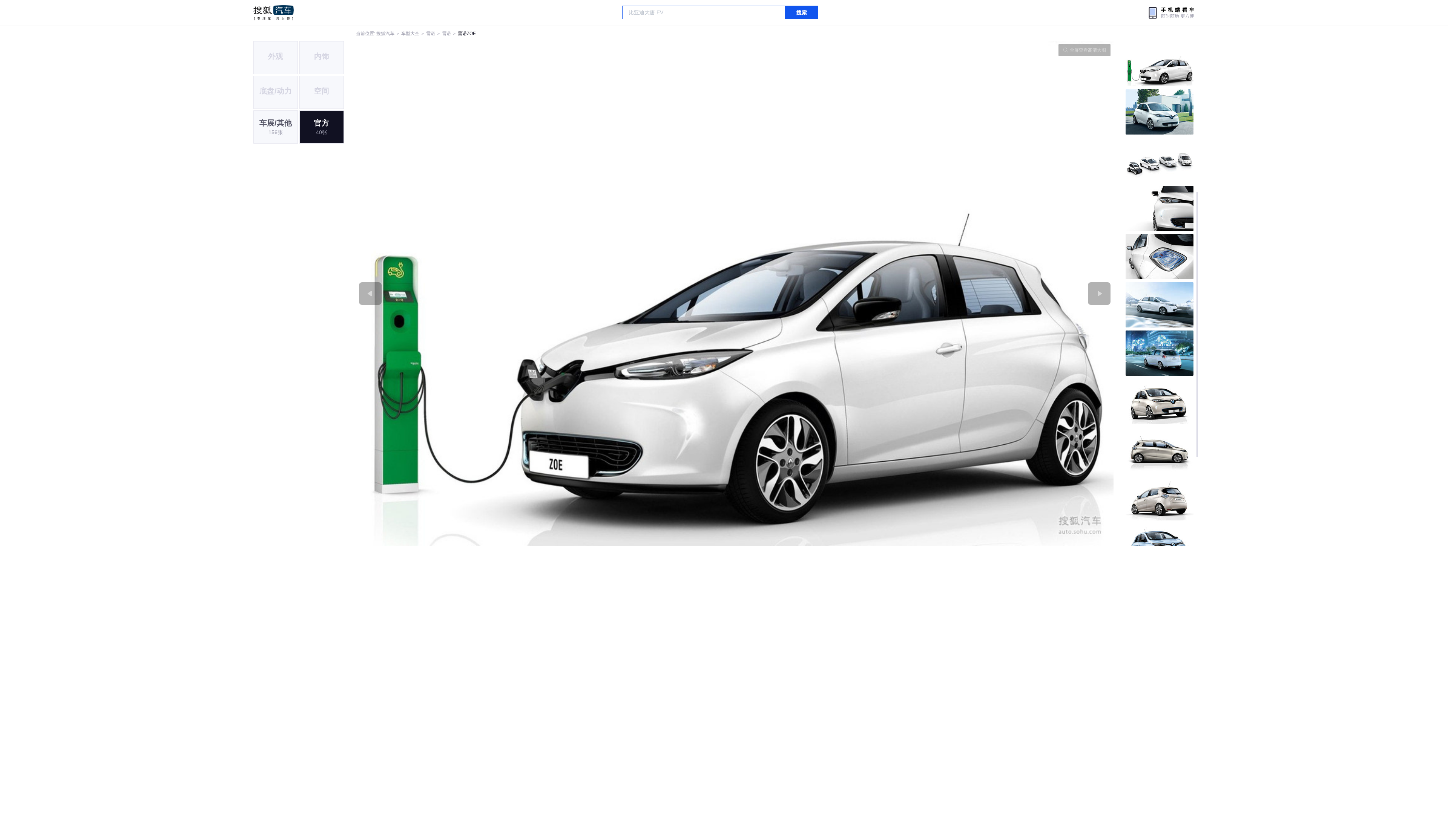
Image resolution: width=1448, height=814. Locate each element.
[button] (545, 293)
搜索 (801, 12)
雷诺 (430, 33)
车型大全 (410, 33)
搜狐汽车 (273, 12)
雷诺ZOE (467, 33)
